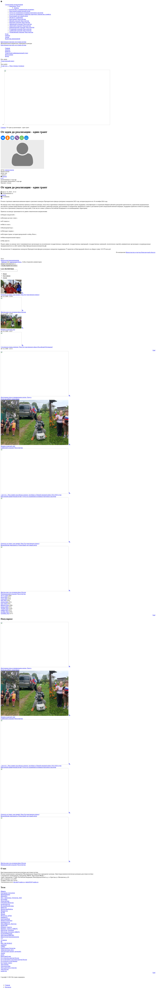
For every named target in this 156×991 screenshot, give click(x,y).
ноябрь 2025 (4, 610)
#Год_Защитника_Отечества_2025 (11, 898)
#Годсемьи (4, 899)
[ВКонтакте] (3, 138)
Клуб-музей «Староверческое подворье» (21, 9)
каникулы (4, 971)
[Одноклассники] (7, 138)
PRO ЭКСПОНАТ (6, 943)
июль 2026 (4, 597)
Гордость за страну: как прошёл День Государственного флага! (20, 294)
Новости (7, 51)
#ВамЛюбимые (5, 894)
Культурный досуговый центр (18, 16)
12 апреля (4, 940)
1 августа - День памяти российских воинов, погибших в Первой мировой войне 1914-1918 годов (31, 495)
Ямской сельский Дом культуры (19, 21)
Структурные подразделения (14, 4)
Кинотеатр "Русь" (14, 6)
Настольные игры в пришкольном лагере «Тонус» (16, 397)
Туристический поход (7, 61)
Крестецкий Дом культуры (17, 19)
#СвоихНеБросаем (6, 933)
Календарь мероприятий (12, 39)
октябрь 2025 (5, 612)
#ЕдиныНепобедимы (7, 906)
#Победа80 (4, 925)
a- (1, 178)
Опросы (7, 35)
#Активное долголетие (8, 893)
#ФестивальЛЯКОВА (7, 935)
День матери (4, 964)
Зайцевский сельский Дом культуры (20, 24)
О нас (7, 34)
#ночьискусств (5, 922)
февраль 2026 (5, 605)
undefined (3, 945)
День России (5, 969)
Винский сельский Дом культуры (19, 22)
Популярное (6, 276)
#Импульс (4, 907)
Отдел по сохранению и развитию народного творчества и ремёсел (30, 14)
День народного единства (9, 967)
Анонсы (16, 8)
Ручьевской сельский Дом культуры (20, 29)
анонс (2, 954)
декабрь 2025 (5, 608)
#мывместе (4, 917)
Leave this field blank (7, 269)
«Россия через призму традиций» (11, 951)
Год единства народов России (10, 958)
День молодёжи (5, 966)
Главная (7, 48)
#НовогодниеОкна (6, 920)
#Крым (3, 914)
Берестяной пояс (6, 956)
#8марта (3, 891)
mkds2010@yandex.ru (31, 882)
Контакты (8, 987)
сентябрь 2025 (5, 613)
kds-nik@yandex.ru (19, 882)
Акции (3, 953)
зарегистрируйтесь (15, 262)
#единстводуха (5, 904)
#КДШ (3, 912)
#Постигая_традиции (7, 930)
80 (1, 941)
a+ (3, 178)
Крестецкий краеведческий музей (19, 11)
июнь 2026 (4, 599)
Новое (5, 274)
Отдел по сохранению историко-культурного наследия (26, 12)
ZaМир (3, 946)
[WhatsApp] (22, 138)
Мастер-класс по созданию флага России (13, 312)
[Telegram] (12, 138)
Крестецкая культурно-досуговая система (13, 42)
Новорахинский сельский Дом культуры (21, 27)
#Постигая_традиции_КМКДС (10, 932)
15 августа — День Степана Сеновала (12, 66)
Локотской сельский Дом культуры (20, 25)
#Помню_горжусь (6, 927)
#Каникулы (4, 911)
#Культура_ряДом (6, 915)
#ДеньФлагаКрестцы (7, 902)
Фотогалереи (9, 54)
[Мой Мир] (26, 138)
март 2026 (4, 603)
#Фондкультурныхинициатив (10, 260)
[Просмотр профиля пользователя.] (22, 168)
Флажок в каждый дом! (8, 329)
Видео (7, 56)
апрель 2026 (4, 602)
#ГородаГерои (5, 901)
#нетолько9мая (5, 919)
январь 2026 (4, 607)
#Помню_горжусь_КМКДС (9, 928)
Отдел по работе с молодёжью (10, 399)
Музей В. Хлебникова (16, 17)
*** (2, 938)
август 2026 (4, 595)
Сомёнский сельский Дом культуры (20, 30)
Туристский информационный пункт (16, 53)
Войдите (4, 262)
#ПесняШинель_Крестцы (8, 924)
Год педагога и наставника (9, 961)
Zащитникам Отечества (8, 948)
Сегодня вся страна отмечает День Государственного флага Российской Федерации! (27, 347)
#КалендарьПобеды (7, 909)
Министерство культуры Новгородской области (140, 252)
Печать (4, 176)
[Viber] (17, 138)
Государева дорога (6, 963)
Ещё (154, 350)
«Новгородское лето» (7, 950)
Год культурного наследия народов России (14, 959)
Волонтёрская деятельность (9, 545)
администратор (9, 170)
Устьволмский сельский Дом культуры (21, 32)
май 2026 (3, 600)
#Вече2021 (4, 896)
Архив (7, 37)
